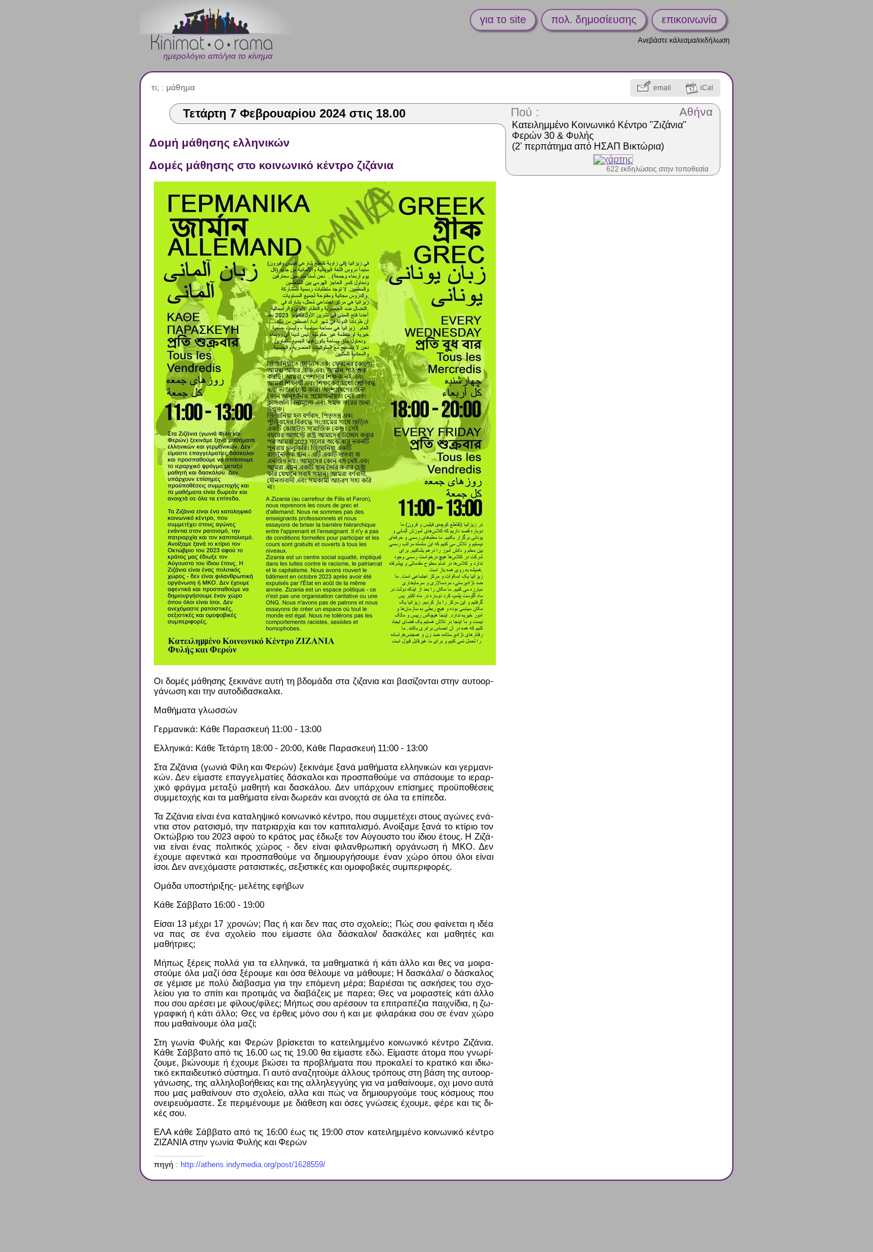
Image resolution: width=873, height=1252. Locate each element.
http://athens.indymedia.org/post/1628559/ (253, 1164)
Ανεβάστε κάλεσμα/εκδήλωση (684, 40)
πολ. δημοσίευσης (594, 20)
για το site (503, 20)
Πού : (525, 112)
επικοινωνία (689, 20)
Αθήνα (696, 112)
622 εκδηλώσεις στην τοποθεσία (657, 169)
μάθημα (180, 87)
